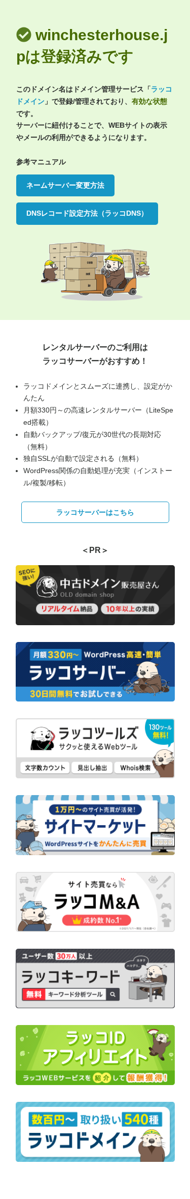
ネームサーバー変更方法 (65, 185)
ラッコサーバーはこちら (95, 512)
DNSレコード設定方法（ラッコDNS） (87, 213)
